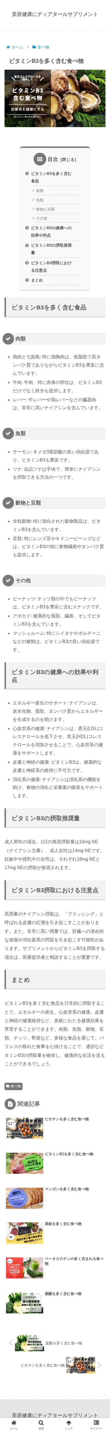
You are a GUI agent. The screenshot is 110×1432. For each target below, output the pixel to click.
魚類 (39, 200)
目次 (53, 159)
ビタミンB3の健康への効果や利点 (51, 231)
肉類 (39, 191)
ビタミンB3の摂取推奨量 (51, 249)
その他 (41, 218)
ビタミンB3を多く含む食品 (51, 177)
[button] (98, 963)
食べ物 (16, 1086)
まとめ (37, 280)
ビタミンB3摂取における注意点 (51, 266)
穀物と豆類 (45, 209)
